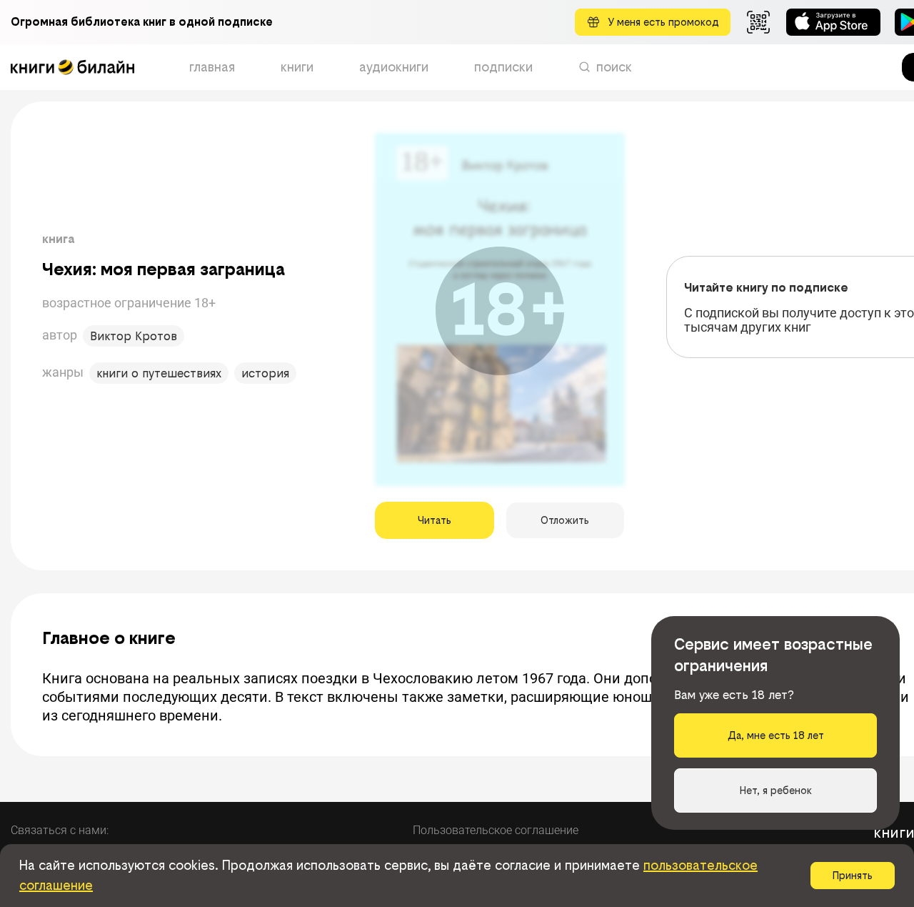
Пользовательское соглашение (495, 830)
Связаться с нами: (60, 830)
